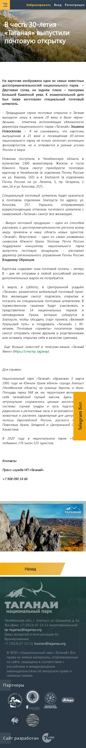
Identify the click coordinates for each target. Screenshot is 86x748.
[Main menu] (5, 4)
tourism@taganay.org (50, 643)
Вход (58, 5)
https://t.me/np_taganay (30, 351)
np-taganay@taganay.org (23, 629)
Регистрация (74, 5)
